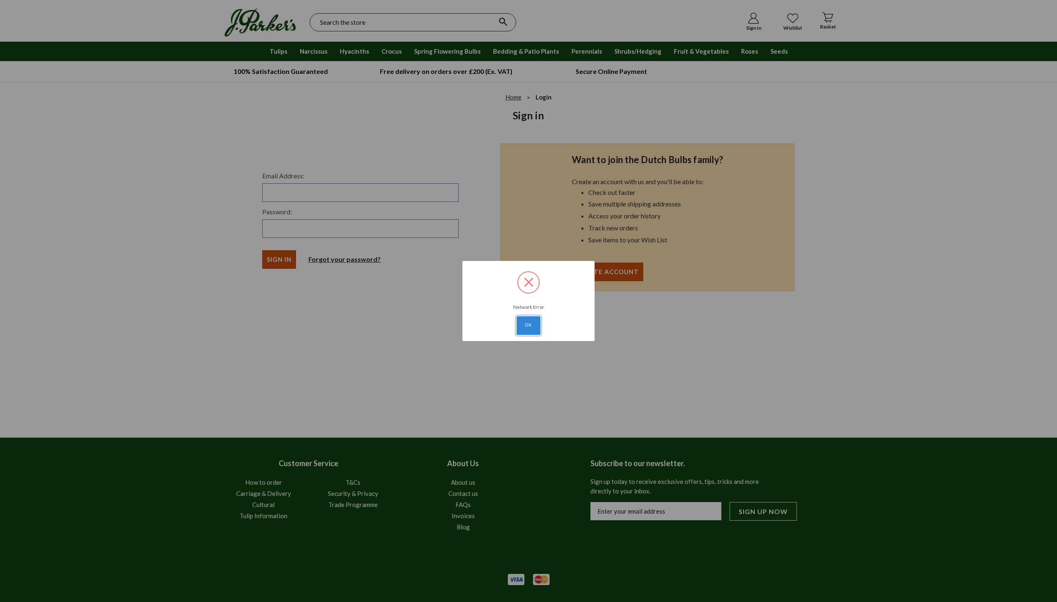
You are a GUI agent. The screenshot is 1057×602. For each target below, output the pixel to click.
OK (528, 324)
